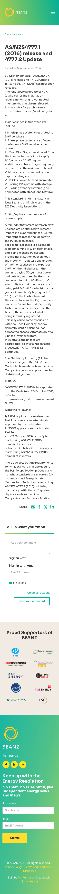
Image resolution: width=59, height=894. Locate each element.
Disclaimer (29, 871)
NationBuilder (29, 881)
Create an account (38, 592)
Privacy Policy (13, 867)
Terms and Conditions (38, 867)
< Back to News (12, 34)
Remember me (20, 582)
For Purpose (25, 877)
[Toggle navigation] (53, 12)
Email (5, 818)
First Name (9, 803)
